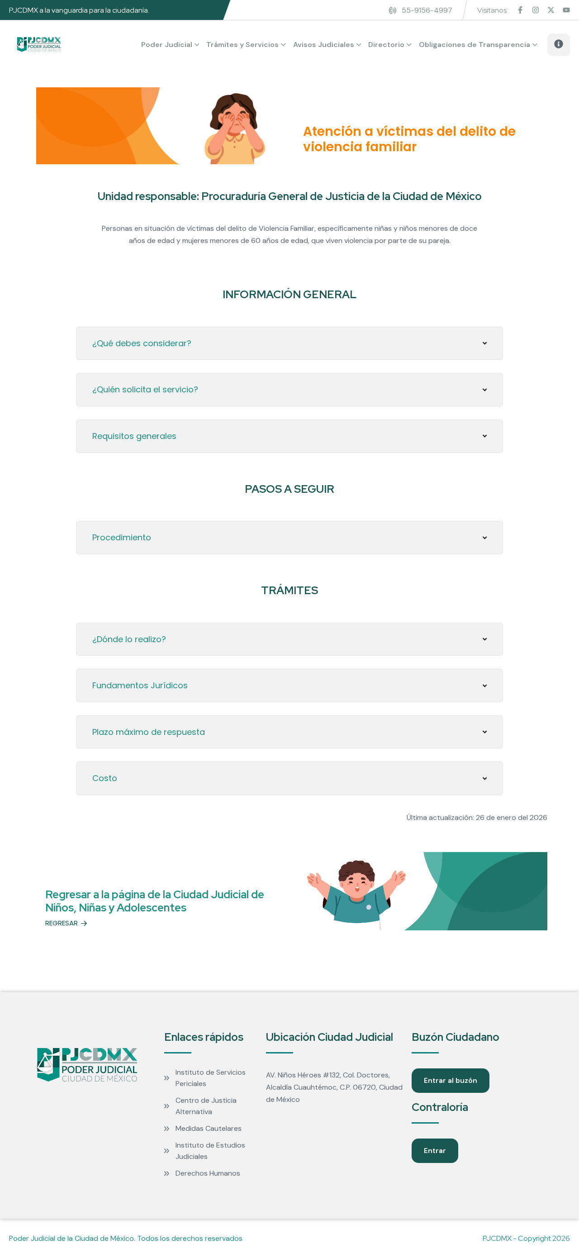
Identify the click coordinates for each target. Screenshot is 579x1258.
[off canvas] (558, 45)
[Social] (520, 11)
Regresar (61, 923)
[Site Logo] (39, 45)
